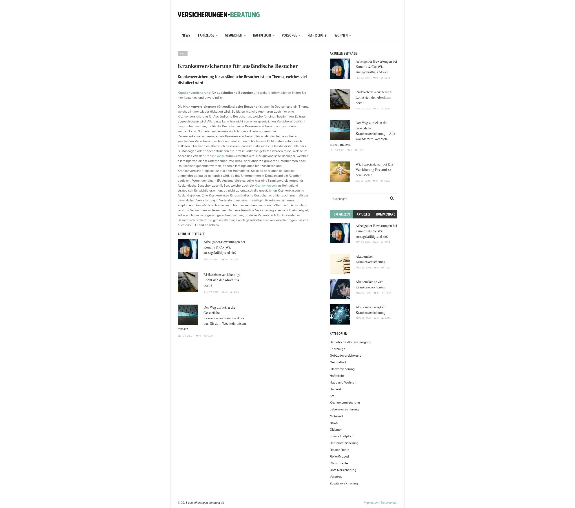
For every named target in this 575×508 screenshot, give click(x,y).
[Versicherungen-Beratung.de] (219, 14)
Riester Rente (339, 449)
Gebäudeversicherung (345, 355)
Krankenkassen (266, 185)
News (186, 35)
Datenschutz (389, 502)
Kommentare (385, 214)
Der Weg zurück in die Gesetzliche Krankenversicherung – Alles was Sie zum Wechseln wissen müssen (212, 318)
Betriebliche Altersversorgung (350, 342)
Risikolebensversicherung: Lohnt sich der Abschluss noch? (221, 280)
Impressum (371, 502)
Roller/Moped (339, 456)
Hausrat (335, 389)
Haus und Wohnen (343, 382)
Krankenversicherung (194, 92)
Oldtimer (336, 429)
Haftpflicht (262, 35)
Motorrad (336, 416)
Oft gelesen (342, 214)
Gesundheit (234, 35)
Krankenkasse (215, 156)
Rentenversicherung (344, 443)
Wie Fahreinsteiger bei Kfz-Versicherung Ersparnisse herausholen (375, 169)
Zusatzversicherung (344, 483)
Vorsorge (289, 35)
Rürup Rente (339, 463)
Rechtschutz (316, 35)
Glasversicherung (342, 369)
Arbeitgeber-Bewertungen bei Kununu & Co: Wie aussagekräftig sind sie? (224, 247)
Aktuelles (363, 214)
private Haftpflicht (342, 436)
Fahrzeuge (206, 35)
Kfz (332, 396)
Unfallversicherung (343, 470)
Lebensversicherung (344, 409)
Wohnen (341, 35)
